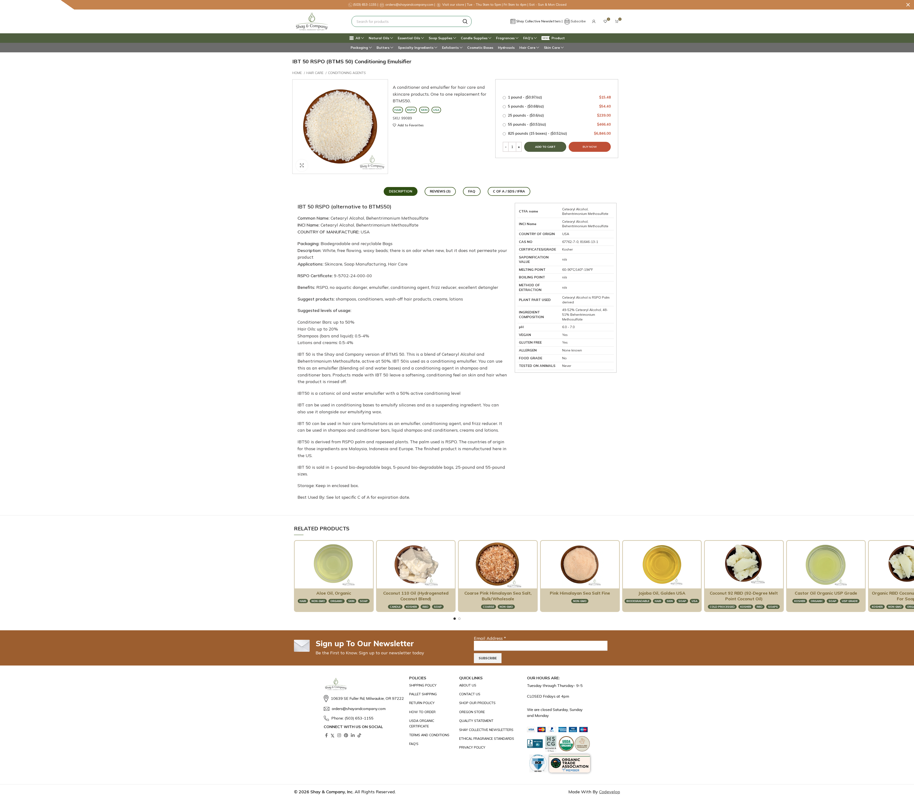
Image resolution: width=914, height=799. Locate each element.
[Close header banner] (908, 5)
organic (336, 601)
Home (297, 73)
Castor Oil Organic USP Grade (826, 593)
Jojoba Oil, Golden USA (662, 593)
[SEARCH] (465, 21)
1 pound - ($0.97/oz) (559, 97)
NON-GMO (318, 601)
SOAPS (773, 606)
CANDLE (395, 606)
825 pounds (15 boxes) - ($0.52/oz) (559, 133)
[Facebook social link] (326, 735)
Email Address (490, 638)
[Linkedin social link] (352, 735)
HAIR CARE (315, 73)
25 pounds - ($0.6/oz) (559, 115)
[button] (594, 21)
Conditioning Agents (347, 73)
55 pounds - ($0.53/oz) (559, 124)
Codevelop (609, 791)
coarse (488, 606)
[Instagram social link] (339, 735)
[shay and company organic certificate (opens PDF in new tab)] (432, 723)
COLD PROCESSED (722, 606)
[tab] (400, 191)
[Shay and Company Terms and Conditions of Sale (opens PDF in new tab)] (432, 735)
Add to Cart (331, 582)
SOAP (364, 601)
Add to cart (545, 146)
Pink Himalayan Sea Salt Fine (580, 593)
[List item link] (364, 698)
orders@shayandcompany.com (409, 4)
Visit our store (453, 4)
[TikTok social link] (359, 735)
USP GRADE (850, 601)
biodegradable (637, 601)
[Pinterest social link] (346, 735)
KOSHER (411, 606)
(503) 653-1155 (365, 4)
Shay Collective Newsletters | (539, 21)
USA (694, 601)
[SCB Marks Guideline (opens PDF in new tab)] (538, 763)
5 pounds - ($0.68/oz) (559, 106)
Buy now (590, 146)
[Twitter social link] (332, 735)
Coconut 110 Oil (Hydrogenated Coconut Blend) (415, 596)
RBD (425, 606)
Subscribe (578, 21)
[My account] (594, 21)
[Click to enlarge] (302, 165)
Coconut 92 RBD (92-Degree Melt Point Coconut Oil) (744, 596)
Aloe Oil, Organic (333, 593)
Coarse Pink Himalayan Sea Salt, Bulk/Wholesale (498, 596)
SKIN (351, 601)
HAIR (303, 601)
